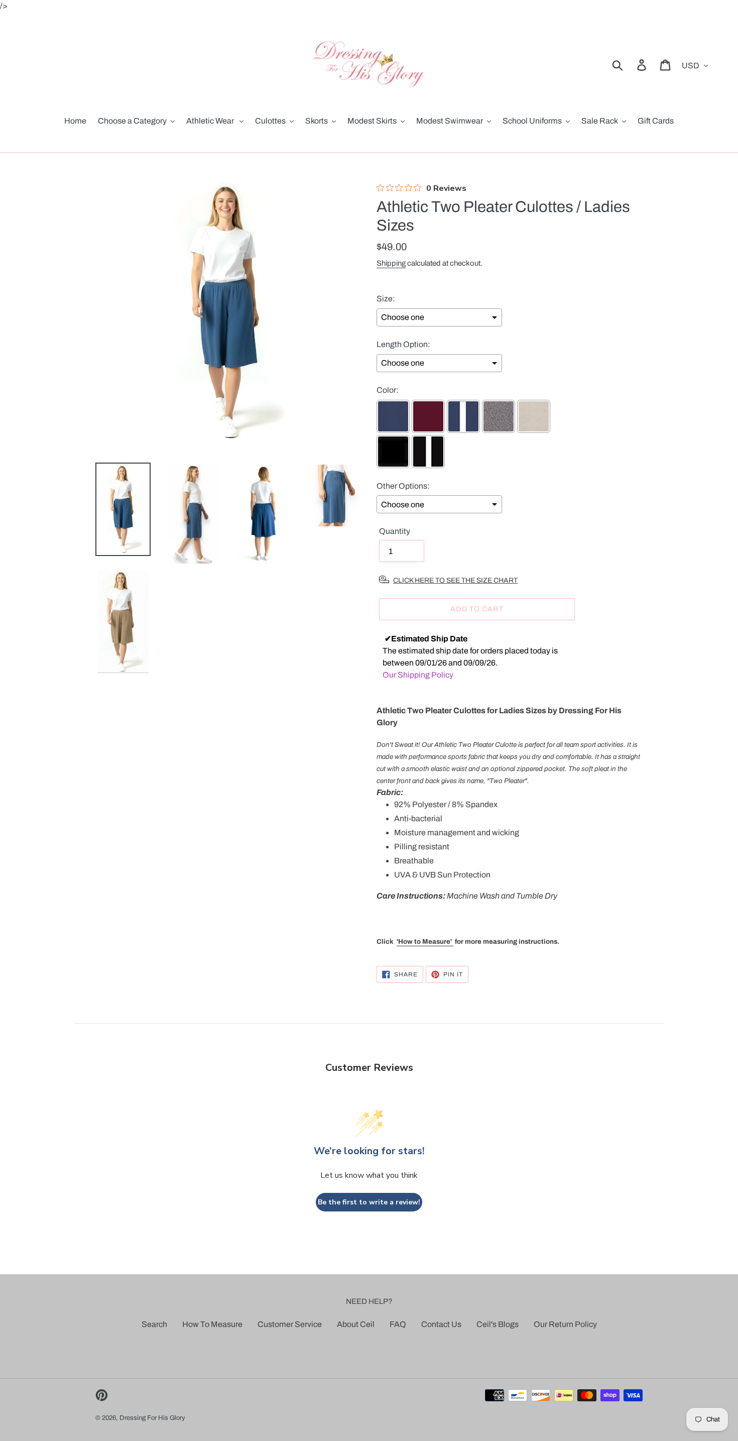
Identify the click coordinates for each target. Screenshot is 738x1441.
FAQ (398, 1324)
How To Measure (212, 1324)
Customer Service (290, 1324)
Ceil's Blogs (497, 1324)
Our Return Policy (565, 1324)
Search (154, 1324)
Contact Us (441, 1324)
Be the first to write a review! (369, 1202)
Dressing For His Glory (152, 1417)
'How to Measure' (425, 941)
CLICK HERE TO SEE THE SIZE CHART (455, 580)
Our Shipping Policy (418, 675)
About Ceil (356, 1324)
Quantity (394, 531)
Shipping (391, 263)
